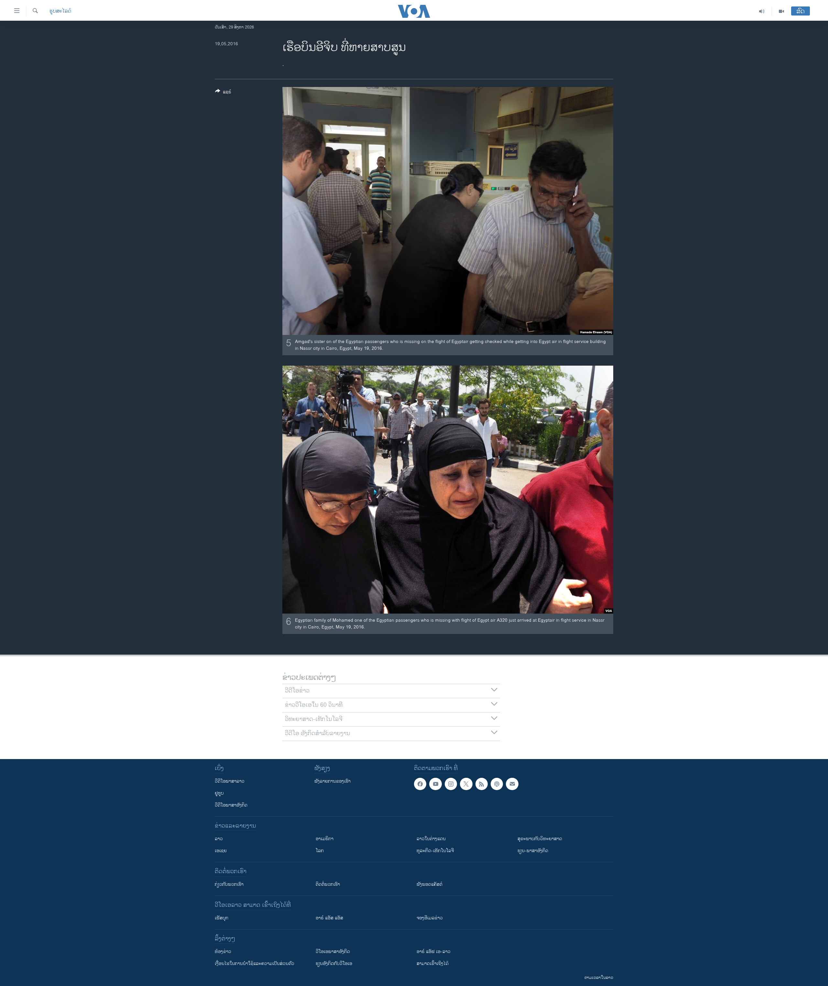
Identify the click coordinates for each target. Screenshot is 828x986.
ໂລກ (320, 850)
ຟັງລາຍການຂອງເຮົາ (332, 781)
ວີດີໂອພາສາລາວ (230, 781)
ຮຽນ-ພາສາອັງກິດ (533, 850)
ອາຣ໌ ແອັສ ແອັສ (329, 918)
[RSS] (481, 784)
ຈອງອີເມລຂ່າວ (430, 918)
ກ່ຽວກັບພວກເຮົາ (229, 884)
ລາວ (219, 838)
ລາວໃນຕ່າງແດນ (431, 838)
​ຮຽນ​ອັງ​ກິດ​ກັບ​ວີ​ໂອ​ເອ (334, 963)
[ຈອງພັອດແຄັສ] (512, 784)
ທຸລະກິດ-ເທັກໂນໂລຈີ (435, 850)
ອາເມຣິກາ (324, 838)
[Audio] (762, 11)
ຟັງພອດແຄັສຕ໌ (429, 884)
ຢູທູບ (219, 793)
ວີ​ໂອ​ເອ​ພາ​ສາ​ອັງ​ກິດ (333, 951)
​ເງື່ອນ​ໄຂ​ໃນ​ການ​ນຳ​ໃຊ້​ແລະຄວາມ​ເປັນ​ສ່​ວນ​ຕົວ (254, 963)
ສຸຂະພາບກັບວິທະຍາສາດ (540, 838)
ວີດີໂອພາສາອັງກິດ (231, 805)
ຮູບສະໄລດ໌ (60, 11)
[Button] (223, 93)
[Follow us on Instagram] (451, 784)
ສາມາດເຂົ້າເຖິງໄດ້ (433, 963)
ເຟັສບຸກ (221, 918)
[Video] (781, 11)
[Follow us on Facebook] (420, 784)
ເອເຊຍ (221, 850)
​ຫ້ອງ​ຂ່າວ (223, 951)
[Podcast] (497, 784)
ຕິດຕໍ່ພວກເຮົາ (328, 884)
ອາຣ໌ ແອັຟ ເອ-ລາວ (434, 951)
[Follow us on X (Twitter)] (466, 784)
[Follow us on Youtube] (435, 784)
